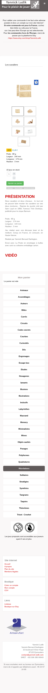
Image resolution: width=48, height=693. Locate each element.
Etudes (24, 369)
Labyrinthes (24, 409)
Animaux (24, 290)
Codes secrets (24, 330)
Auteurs (24, 303)
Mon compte (9, 588)
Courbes (24, 336)
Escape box (24, 363)
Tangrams (24, 495)
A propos (8, 566)
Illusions (24, 389)
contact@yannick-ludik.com (32, 655)
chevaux (10, 188)
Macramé (24, 416)
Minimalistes (24, 429)
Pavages (24, 449)
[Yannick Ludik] (20, 3)
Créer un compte (11, 585)
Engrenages (24, 356)
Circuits (24, 323)
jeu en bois (19, 188)
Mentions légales (11, 572)
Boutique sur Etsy (11, 607)
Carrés (24, 317)
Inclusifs (24, 402)
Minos (24, 435)
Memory (24, 422)
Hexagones (24, 376)
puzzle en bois (29, 188)
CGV (6, 590)
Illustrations (24, 396)
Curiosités (24, 343)
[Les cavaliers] (24, 91)
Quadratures (24, 462)
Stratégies (24, 482)
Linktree (7, 604)
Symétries (24, 488)
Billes (24, 310)
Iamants (24, 383)
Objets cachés (24, 442)
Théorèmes (24, 508)
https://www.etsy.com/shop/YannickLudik (24, 38)
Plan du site (9, 569)
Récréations (24, 468)
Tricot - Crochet (24, 515)
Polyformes (24, 455)
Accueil (7, 564)
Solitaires (24, 475)
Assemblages (24, 297)
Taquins (24, 501)
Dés (24, 350)
